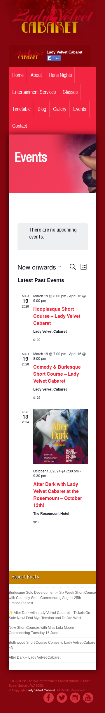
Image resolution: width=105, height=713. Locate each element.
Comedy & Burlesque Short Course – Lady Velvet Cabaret (57, 373)
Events (79, 109)
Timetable (21, 109)
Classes (70, 92)
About (36, 75)
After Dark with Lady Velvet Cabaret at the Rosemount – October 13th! (57, 494)
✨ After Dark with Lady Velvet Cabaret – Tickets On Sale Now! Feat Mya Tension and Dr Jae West (49, 615)
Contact (19, 126)
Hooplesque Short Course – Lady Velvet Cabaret (56, 315)
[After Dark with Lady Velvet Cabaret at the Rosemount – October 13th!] (60, 436)
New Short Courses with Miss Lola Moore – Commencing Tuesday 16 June (43, 630)
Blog (42, 109)
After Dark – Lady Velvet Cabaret (34, 657)
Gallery (59, 109)
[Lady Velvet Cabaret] (52, 37)
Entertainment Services (34, 92)
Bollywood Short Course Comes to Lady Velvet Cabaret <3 (52, 645)
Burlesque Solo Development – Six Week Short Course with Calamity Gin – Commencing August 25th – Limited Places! (52, 598)
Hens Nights (60, 75)
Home (18, 75)
